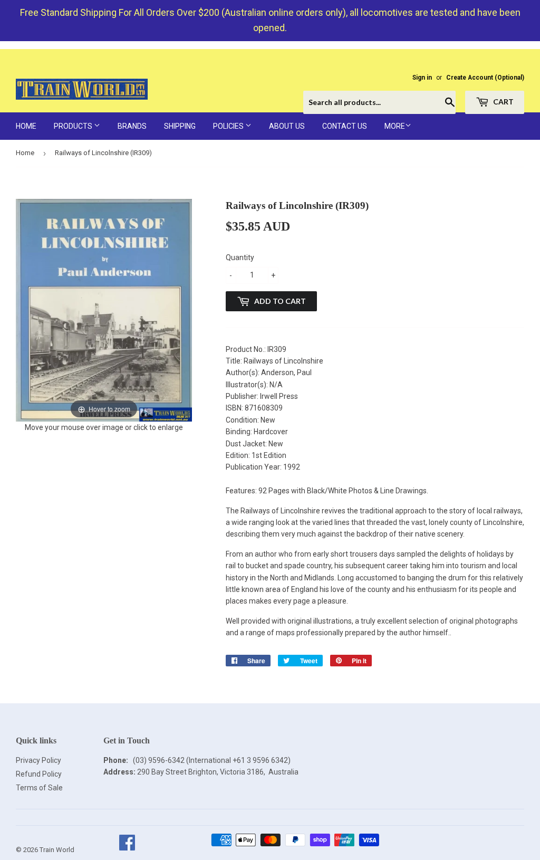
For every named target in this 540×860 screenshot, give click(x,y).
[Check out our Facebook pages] (127, 850)
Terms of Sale (39, 787)
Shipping (180, 126)
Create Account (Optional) (485, 77)
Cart (502, 101)
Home (26, 126)
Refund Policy (39, 774)
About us (287, 126)
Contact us (344, 126)
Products (74, 126)
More (394, 126)
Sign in (422, 77)
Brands (132, 126)
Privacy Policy (38, 760)
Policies (229, 126)
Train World (57, 850)
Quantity (240, 257)
